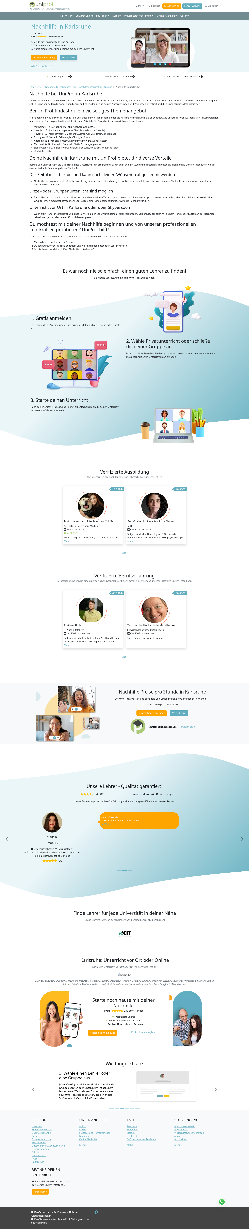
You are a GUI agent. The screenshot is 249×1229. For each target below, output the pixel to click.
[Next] (242, 833)
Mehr (138, 5)
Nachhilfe (84, 1136)
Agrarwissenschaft (184, 1126)
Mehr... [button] (67, 541)
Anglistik (179, 1136)
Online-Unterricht (41, 1139)
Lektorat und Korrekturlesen (95, 1132)
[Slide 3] (130, 859)
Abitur (82, 1126)
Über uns (37, 1126)
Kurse (35, 1136)
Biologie (131, 1132)
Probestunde (39, 1142)
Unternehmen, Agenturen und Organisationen (48, 1147)
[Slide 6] (137, 1097)
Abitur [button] (183, 15)
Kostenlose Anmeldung (44, 57)
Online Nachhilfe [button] (166, 15)
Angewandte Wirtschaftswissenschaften (189, 1131)
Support (155, 5)
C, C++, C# (132, 1136)
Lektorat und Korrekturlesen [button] (91, 15)
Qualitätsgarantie (41, 1132)
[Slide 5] (132, 1097)
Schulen (36, 1152)
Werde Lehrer (68, 57)
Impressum (38, 1161)
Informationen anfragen (151, 713)
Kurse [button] (115, 15)
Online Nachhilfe (88, 1139)
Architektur (180, 1139)
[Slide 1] (119, 859)
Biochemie (132, 1129)
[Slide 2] (124, 859)
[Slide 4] (127, 1097)
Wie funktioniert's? (41, 66)
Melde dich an (172, 5)
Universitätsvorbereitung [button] (138, 15)
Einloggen (212, 5)
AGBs (34, 1158)
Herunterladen (187, 726)
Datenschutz (39, 1155)
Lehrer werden (192, 5)
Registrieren (40, 1191)
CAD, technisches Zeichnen (141, 1139)
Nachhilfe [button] (65, 15)
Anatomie (132, 1126)
